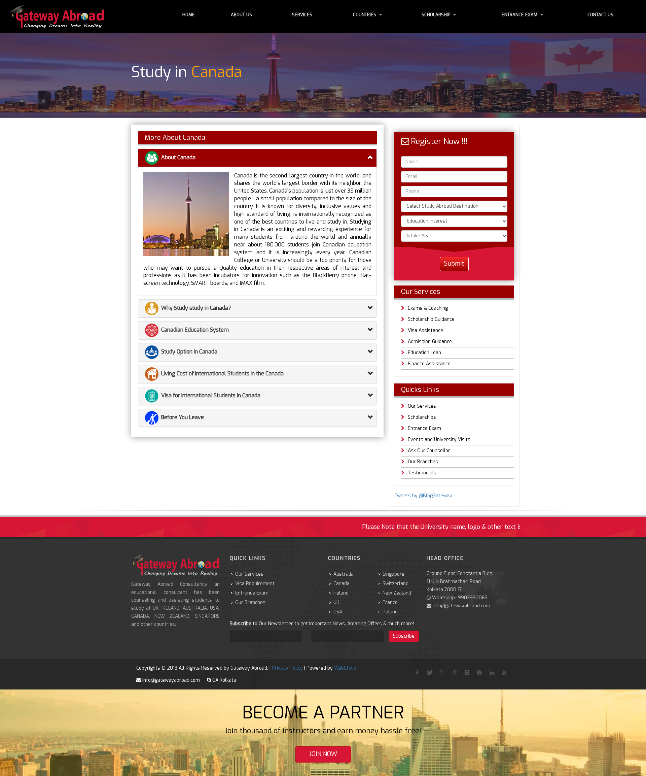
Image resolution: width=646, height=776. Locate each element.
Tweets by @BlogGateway (423, 496)
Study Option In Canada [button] (189, 351)
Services (302, 15)
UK (336, 602)
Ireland (341, 593)
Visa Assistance (425, 330)
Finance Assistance (429, 364)
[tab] (257, 158)
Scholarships (422, 417)
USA (337, 612)
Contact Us (600, 15)
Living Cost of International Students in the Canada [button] (222, 373)
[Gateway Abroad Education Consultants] (60, 16)
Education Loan (424, 352)
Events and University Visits (439, 439)
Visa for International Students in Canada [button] (210, 395)
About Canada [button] (178, 157)
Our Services (422, 406)
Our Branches (423, 462)
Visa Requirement (255, 583)
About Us (241, 15)
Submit (454, 264)
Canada (341, 583)
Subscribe (404, 636)
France (390, 602)
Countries (364, 15)
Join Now (323, 754)
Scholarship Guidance (431, 319)
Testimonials (422, 473)
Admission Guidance (430, 341)
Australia (343, 574)
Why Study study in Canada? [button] (196, 307)
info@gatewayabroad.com (461, 606)
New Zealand (397, 593)
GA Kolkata (224, 680)
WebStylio (345, 668)
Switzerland (395, 583)
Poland (390, 612)
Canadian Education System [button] (195, 329)
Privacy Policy (287, 668)
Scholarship (436, 15)
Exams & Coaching (428, 308)
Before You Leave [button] (182, 417)
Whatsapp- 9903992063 (460, 598)
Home (188, 15)
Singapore (393, 574)
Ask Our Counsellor (429, 450)
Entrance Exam (519, 15)
